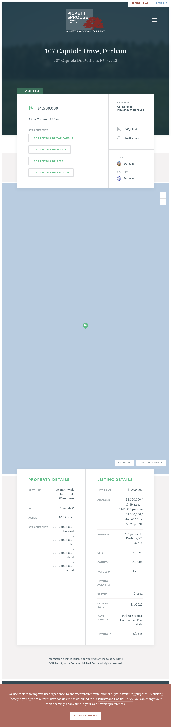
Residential (140, 3)
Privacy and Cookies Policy (115, 699)
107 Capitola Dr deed (63, 555)
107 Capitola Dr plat (63, 542)
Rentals (162, 3)
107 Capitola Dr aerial (63, 568)
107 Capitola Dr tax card (63, 529)
